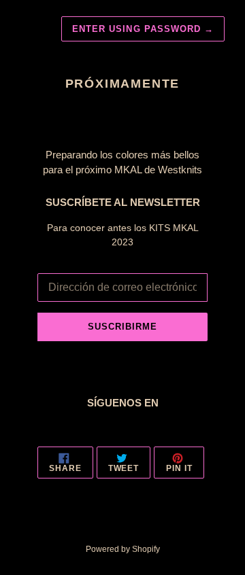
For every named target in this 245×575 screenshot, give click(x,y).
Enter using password (143, 29)
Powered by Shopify (123, 549)
